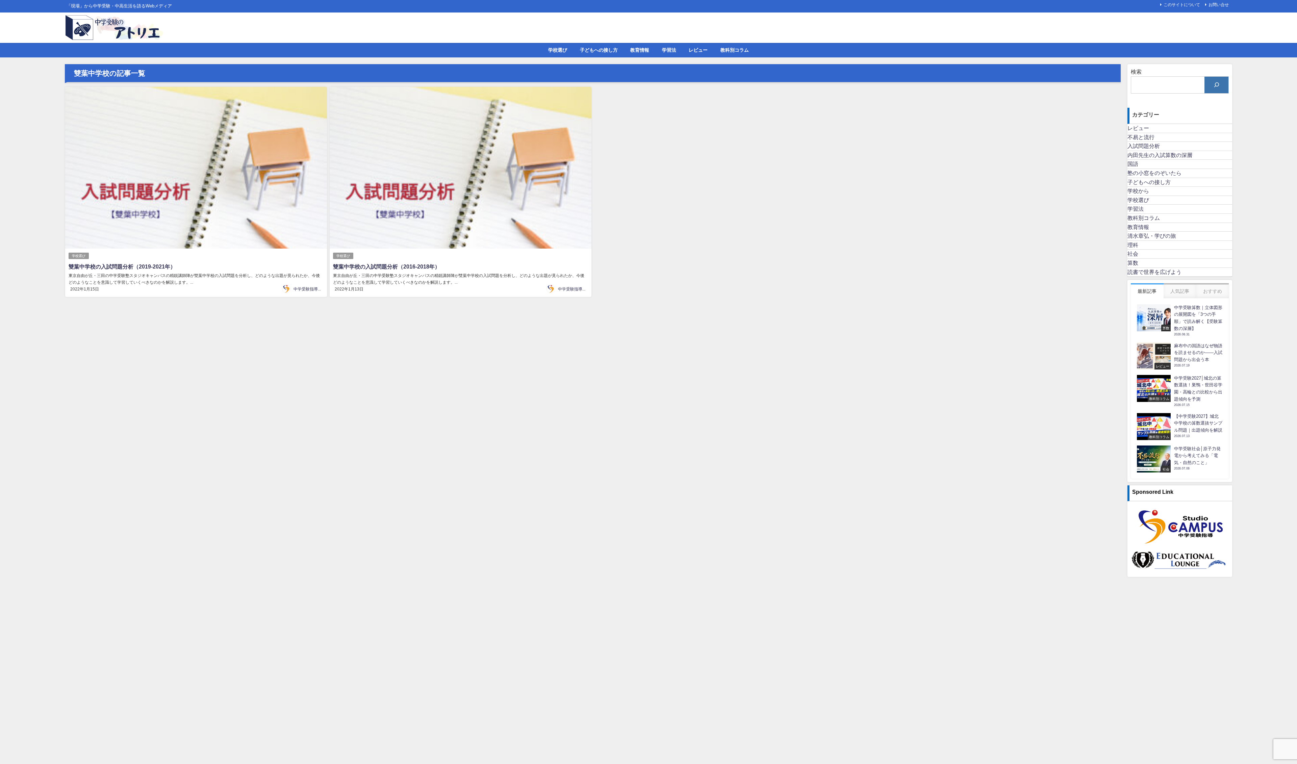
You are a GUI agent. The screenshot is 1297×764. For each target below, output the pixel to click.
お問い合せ (1219, 5)
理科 (1132, 245)
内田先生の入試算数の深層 (1159, 155)
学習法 (669, 50)
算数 (1132, 262)
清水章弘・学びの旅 (1151, 235)
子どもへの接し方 (599, 50)
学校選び (557, 50)
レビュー (698, 50)
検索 (1136, 71)
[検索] (1216, 85)
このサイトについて (1182, 5)
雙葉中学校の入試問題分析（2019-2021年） (122, 266)
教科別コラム (734, 50)
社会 (1132, 253)
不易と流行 (1140, 137)
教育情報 (639, 50)
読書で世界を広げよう (1154, 272)
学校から (1138, 191)
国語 (1132, 164)
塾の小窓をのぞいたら (1154, 173)
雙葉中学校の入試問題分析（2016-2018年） (386, 266)
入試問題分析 (1143, 146)
